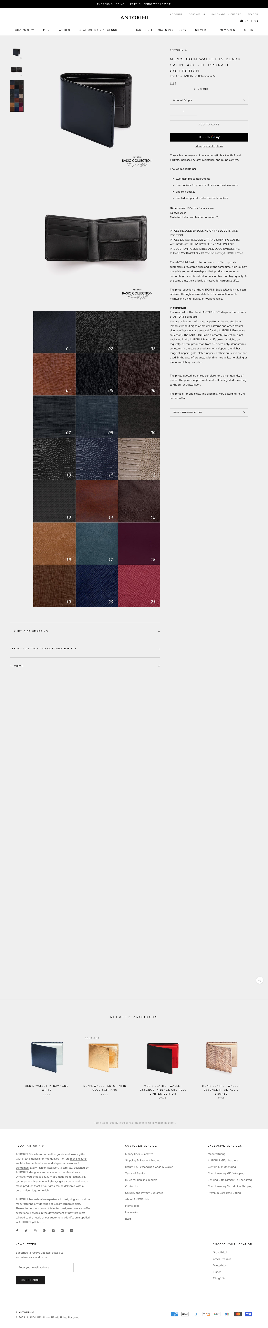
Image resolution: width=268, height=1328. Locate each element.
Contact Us (197, 14)
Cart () (251, 21)
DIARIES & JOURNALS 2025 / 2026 (160, 30)
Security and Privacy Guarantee (144, 1193)
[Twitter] (26, 1230)
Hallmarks (131, 1212)
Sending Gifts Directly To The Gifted (230, 1180)
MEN (46, 30)
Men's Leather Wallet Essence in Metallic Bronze (221, 1090)
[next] (255, 1062)
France (217, 1272)
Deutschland (220, 1265)
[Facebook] (17, 1230)
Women (64, 30)
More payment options (209, 146)
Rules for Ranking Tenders (141, 1180)
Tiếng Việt (219, 1278)
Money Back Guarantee (139, 1154)
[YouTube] (53, 1230)
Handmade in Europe (226, 14)
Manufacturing (216, 1154)
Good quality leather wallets (120, 1122)
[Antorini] (134, 17)
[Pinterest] (44, 1230)
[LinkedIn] (62, 1230)
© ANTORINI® (25, 1312)
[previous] (12, 1062)
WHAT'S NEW (24, 30)
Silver (200, 30)
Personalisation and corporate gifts (43, 648)
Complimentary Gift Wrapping (226, 1173)
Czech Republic (222, 1259)
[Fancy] (71, 1230)
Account (176, 14)
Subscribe (30, 1280)
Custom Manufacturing (222, 1167)
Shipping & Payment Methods (143, 1160)
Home (97, 1122)
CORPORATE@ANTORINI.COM (224, 253)
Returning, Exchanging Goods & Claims (149, 1167)
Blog (128, 1219)
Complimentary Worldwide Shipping (230, 1186)
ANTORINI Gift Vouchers (223, 1160)
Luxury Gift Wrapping (29, 631)
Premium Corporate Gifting (224, 1193)
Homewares (225, 30)
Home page (132, 1206)
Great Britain (220, 1252)
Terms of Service (135, 1173)
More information (187, 412)
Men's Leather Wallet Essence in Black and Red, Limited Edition (163, 1090)
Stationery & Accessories (102, 30)
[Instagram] (35, 1230)
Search (253, 14)
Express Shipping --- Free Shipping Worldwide (134, 4)
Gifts (248, 30)
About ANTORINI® (137, 1199)
